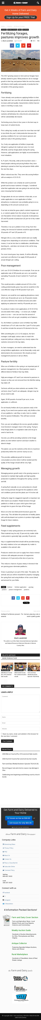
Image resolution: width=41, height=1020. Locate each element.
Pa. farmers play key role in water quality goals (30, 615)
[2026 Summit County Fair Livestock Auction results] (20, 667)
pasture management (15, 589)
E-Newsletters (8, 904)
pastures (26, 589)
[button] (38, 3)
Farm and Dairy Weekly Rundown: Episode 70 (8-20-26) (33, 674)
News (20, 29)
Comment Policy (9, 870)
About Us (7, 855)
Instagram (7, 900)
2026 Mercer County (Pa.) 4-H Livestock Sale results (6, 674)
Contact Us (7, 859)
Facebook (6, 892)
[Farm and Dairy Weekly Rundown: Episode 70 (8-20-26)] (34, 667)
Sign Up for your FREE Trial (20, 17)
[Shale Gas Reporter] (20, 991)
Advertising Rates (9, 844)
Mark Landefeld (8, 41)
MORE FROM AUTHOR (9, 658)
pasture (4, 589)
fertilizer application (20, 587)
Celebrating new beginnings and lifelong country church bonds (21, 776)
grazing (31, 587)
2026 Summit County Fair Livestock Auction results (20, 674)
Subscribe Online (9, 866)
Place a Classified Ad (10, 863)
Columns (4, 29)
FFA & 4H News (5, 670)
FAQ (5, 852)
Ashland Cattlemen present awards (10, 615)
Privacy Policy (8, 848)
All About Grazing (12, 29)
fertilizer (9, 587)
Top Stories (25, 29)
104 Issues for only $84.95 (20, 823)
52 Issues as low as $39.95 (18, 818)
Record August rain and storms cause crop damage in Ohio (20, 769)
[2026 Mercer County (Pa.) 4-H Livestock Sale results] (7, 667)
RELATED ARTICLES (8, 655)
